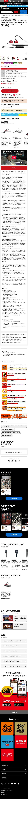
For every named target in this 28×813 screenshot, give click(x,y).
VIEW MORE (14, 498)
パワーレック (5, 352)
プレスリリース (4, 794)
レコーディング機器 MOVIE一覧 (18, 625)
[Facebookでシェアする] (12, 461)
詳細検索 (16, 11)
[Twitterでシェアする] (9, 461)
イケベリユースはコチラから (14, 663)
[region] (14, 590)
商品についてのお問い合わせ (9, 361)
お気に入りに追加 (6, 107)
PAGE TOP (15, 712)
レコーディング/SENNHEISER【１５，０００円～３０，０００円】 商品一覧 (14, 426)
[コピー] (19, 461)
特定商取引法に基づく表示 (6, 790)
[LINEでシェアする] (16, 461)
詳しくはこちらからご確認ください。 (13, 658)
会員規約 (3, 792)
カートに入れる (8, 91)
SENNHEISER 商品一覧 (7, 435)
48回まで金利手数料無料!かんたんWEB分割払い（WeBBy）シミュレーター (14, 101)
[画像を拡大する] (25, 53)
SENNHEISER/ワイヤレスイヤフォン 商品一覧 (11, 432)
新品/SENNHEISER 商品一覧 (8, 429)
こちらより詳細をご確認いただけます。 (14, 668)
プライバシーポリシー (5, 788)
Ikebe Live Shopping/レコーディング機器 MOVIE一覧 (20, 618)
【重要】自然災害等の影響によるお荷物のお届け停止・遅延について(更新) (14, 3)
